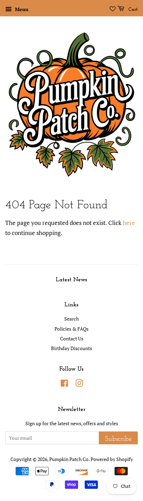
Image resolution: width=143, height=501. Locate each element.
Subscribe (118, 439)
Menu (21, 9)
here (129, 223)
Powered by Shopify (112, 459)
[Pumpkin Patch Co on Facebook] (64, 384)
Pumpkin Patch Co (69, 459)
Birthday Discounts (71, 348)
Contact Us (71, 338)
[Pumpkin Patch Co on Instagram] (79, 384)
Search (71, 318)
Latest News (71, 280)
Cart (132, 9)
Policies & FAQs (71, 328)
